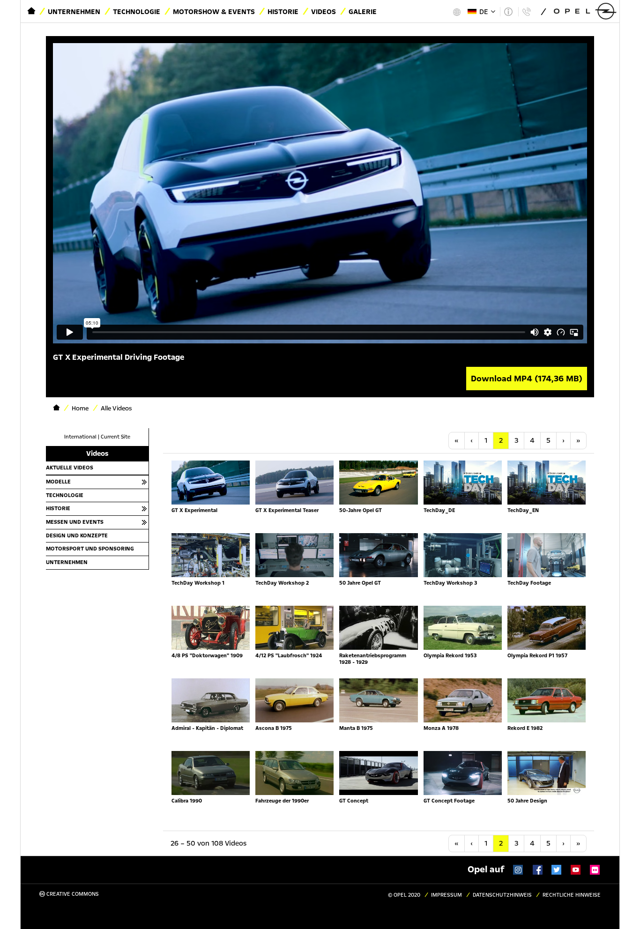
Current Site (115, 436)
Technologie (136, 11)
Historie (283, 11)
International (80, 436)
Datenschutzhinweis (502, 895)
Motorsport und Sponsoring (90, 548)
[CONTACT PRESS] (526, 11)
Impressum (446, 895)
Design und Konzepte (77, 535)
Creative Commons (72, 894)
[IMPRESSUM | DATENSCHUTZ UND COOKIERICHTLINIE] (508, 11)
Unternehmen (74, 11)
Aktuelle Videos (69, 467)
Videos (323, 11)
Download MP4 (526, 378)
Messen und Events (75, 522)
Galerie (363, 11)
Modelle (58, 481)
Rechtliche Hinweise (572, 895)
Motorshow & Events (214, 11)
